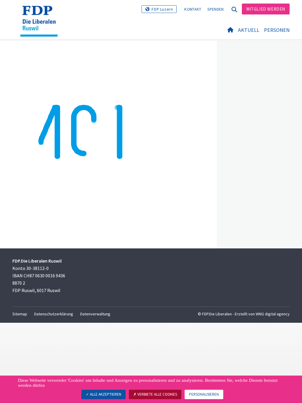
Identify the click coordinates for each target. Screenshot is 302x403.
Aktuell (248, 30)
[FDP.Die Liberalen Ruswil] (41, 13)
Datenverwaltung (95, 314)
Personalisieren (204, 394)
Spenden (215, 9)
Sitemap (19, 314)
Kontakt (192, 9)
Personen (277, 30)
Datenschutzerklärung (53, 314)
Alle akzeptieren (105, 394)
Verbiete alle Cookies (157, 394)
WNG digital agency (273, 314)
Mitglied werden (265, 9)
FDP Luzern (162, 9)
